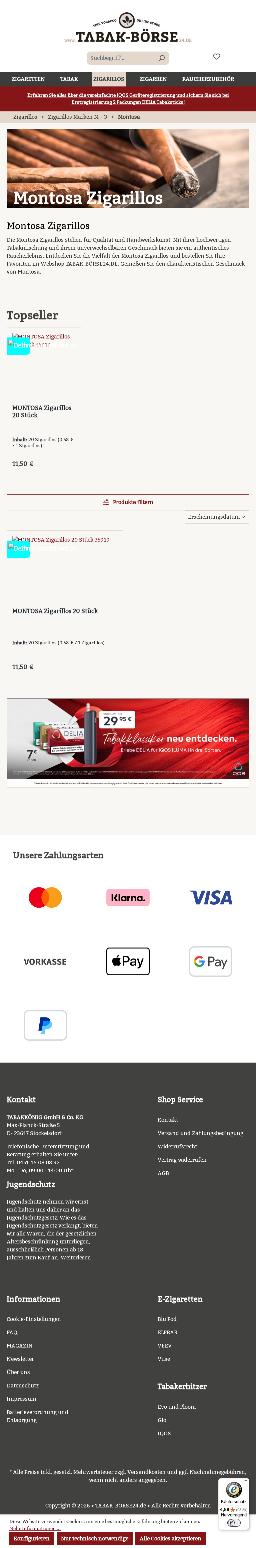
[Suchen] (161, 58)
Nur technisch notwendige (94, 1538)
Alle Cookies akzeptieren (170, 1538)
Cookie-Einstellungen (34, 1319)
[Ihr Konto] (232, 56)
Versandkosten (146, 1472)
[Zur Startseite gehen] (128, 27)
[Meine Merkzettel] (217, 56)
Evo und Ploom (177, 1407)
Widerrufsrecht (177, 1146)
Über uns (18, 1372)
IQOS (164, 1433)
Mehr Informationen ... (35, 1528)
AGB (163, 1173)
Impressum (21, 1399)
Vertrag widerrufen (182, 1160)
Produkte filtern (132, 502)
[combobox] (120, 58)
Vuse (164, 1359)
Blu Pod (167, 1319)
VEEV (165, 1346)
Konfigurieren (32, 1538)
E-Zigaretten (180, 1299)
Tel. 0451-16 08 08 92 (33, 1162)
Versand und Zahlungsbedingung (200, 1133)
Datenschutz (23, 1385)
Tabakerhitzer (182, 1386)
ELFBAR (167, 1332)
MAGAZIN (20, 1346)
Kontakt (168, 1120)
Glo (162, 1420)
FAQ (12, 1332)
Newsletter (20, 1359)
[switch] (234, 1523)
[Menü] (245, 1482)
